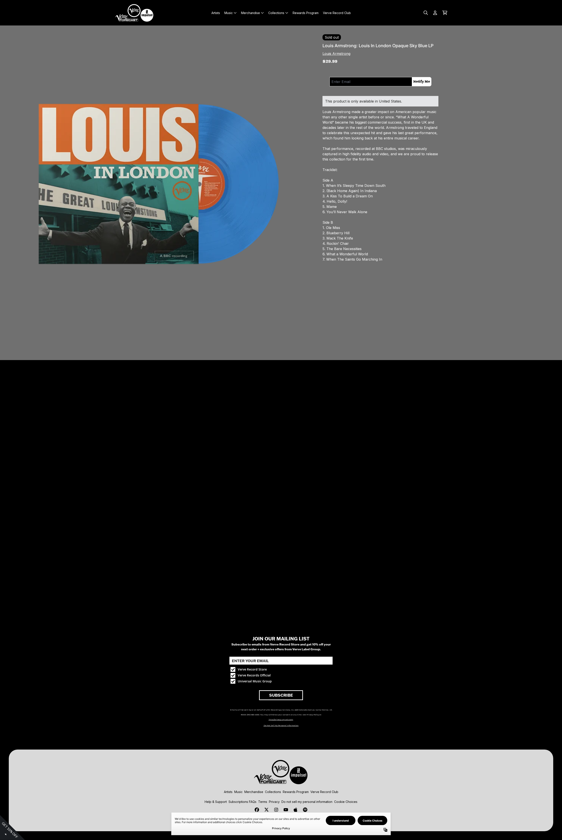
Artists (228, 792)
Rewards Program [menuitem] (306, 13)
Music (238, 792)
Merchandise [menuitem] (250, 13)
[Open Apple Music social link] (295, 810)
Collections (273, 792)
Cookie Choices (345, 802)
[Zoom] (157, 183)
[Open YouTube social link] (286, 810)
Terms (262, 802)
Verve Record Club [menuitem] (337, 13)
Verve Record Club (324, 792)
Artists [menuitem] (215, 13)
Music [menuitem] (228, 13)
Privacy (274, 802)
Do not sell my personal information (306, 802)
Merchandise (253, 792)
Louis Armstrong (336, 53)
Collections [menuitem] (276, 13)
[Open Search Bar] (425, 12)
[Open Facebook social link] (257, 810)
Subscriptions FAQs (242, 802)
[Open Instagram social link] (276, 810)
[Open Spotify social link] (305, 810)
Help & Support (216, 802)
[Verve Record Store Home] (134, 13)
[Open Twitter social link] (266, 810)
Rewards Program (296, 792)
